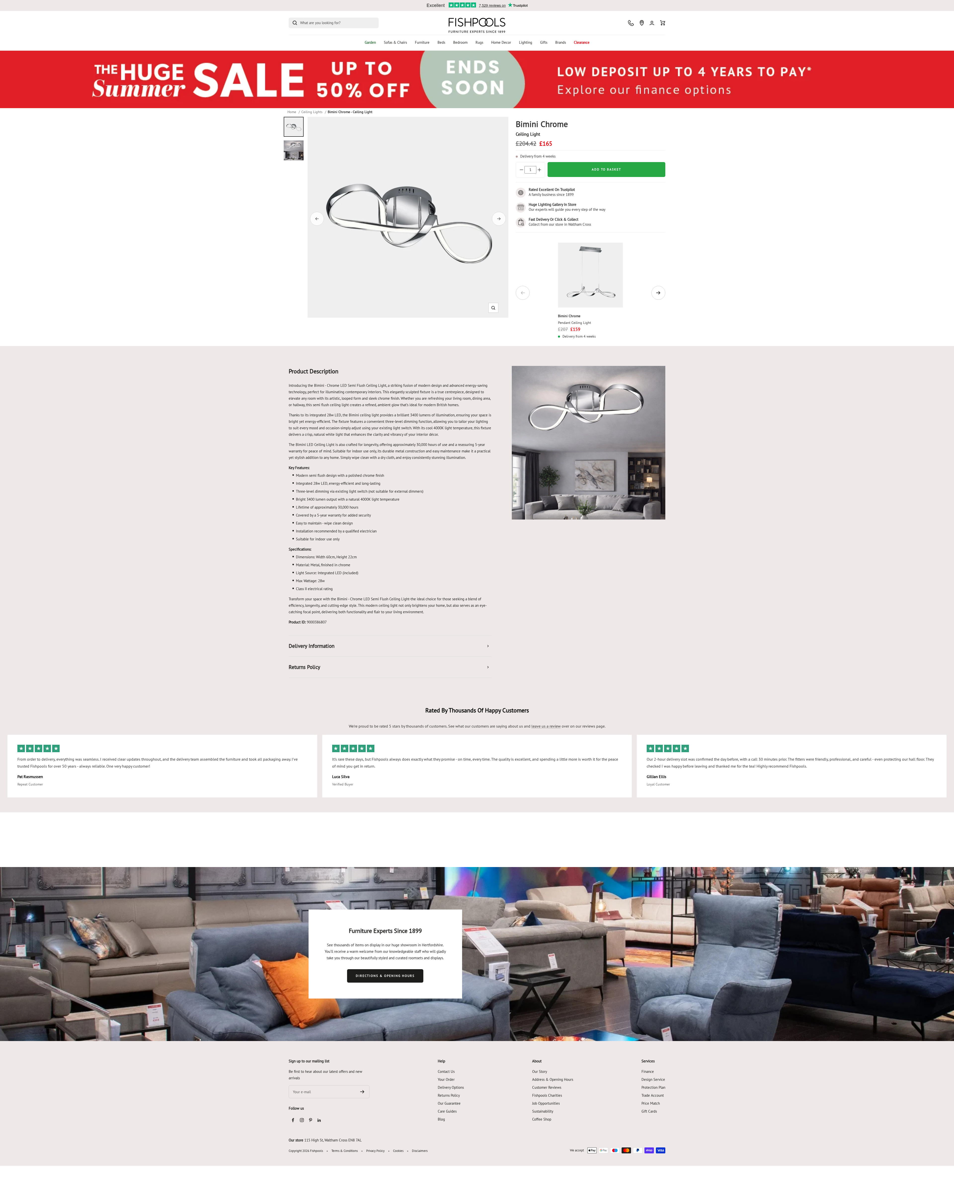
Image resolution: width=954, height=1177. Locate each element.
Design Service (653, 1079)
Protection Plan (653, 1087)
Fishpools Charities (547, 1095)
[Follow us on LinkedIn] (319, 1120)
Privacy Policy (375, 1151)
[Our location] (642, 23)
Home (291, 112)
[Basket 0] (662, 22)
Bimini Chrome (569, 316)
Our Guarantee (449, 1103)
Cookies (398, 1151)
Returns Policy (449, 1095)
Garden (370, 42)
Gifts (543, 42)
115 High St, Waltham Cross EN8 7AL (333, 1140)
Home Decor (501, 42)
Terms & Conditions (344, 1151)
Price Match (650, 1103)
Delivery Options (451, 1087)
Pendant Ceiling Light (574, 322)
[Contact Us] (631, 23)
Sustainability (542, 1111)
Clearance (582, 42)
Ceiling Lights (311, 112)
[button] (493, 308)
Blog (441, 1119)
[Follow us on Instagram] (301, 1120)
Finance (647, 1071)
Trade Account (652, 1095)
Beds (441, 42)
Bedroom (460, 42)
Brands (560, 42)
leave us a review (546, 726)
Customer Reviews (546, 1087)
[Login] (652, 23)
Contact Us (446, 1071)
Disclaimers (420, 1151)
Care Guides (447, 1111)
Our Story (539, 1071)
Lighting (525, 42)
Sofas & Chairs (395, 42)
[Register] (362, 1091)
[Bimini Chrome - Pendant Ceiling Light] (590, 275)
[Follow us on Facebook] (293, 1120)
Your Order (446, 1079)
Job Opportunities (546, 1103)
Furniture (422, 42)
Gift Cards (649, 1111)
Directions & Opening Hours (385, 976)
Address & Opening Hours (552, 1079)
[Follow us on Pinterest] (310, 1120)
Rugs (479, 42)
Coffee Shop (541, 1119)
